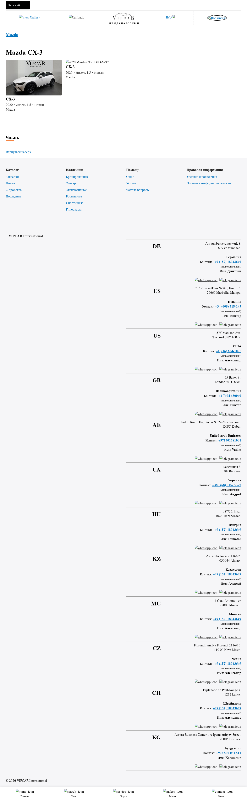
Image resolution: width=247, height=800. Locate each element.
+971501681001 (229, 440)
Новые (10, 183)
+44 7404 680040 (229, 395)
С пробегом (14, 189)
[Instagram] (219, 232)
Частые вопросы (137, 189)
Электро (72, 183)
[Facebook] (209, 232)
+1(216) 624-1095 (228, 351)
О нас (130, 176)
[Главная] (123, 16)
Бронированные (77, 176)
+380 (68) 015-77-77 (226, 484)
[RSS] (240, 232)
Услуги (131, 183)
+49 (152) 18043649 (227, 261)
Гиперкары (73, 209)
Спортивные (74, 203)
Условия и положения (202, 176)
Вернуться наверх (18, 152)
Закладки (12, 176)
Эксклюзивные (76, 189)
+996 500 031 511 (228, 752)
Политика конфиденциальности (209, 183)
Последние (13, 196)
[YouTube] (229, 232)
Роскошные (74, 196)
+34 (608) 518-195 (228, 306)
